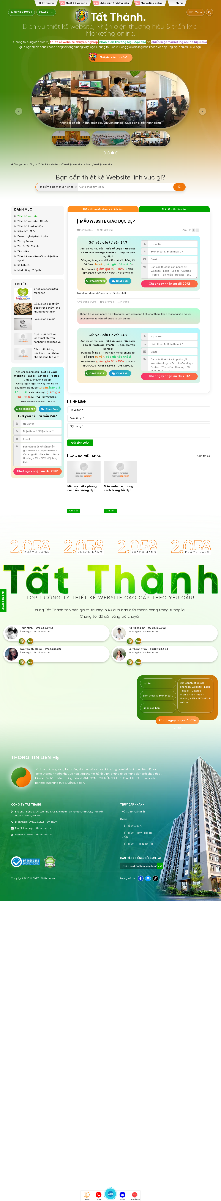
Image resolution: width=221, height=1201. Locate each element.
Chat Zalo (46, 12)
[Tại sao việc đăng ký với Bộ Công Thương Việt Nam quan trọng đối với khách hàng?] (25, 861)
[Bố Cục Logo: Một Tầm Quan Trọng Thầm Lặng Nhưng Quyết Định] (23, 309)
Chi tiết (73, 510)
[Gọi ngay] (22, 641)
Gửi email (108, 301)
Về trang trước (87, 301)
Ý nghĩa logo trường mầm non (46, 290)
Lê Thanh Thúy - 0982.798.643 (148, 649)
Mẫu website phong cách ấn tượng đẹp (82, 488)
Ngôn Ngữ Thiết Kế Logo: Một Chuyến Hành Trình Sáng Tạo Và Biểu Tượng (47, 339)
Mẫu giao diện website (99, 164)
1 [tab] (104, 152)
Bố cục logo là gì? (44, 318)
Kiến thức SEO (26, 231)
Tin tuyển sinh (25, 241)
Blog (32, 164)
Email (122, 1199)
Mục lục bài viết (3, 600)
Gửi (160, 865)
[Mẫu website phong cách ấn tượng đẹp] (84, 472)
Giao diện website (72, 164)
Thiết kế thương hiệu (30, 226)
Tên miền (23, 251)
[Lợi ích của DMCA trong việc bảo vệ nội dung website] (50, 862)
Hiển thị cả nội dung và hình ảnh (103, 209)
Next (202, 111)
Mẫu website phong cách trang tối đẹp (118, 488)
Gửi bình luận (80, 442)
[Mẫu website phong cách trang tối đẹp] (120, 472)
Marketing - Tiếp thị (29, 270)
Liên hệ (86, 1199)
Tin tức (21, 284)
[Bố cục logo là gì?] (23, 324)
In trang (124, 301)
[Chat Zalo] (30, 641)
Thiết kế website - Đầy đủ (33, 221)
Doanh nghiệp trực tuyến (32, 236)
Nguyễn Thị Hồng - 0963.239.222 (40, 649)
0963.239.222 (22, 12)
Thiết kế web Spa (131, 826)
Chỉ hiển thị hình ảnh (174, 209)
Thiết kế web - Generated (136, 844)
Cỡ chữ (187, 230)
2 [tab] (108, 152)
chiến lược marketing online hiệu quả (179, 42)
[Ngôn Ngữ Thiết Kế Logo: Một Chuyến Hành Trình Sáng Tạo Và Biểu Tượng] (23, 339)
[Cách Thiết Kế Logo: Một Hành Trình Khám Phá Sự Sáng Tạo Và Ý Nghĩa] (23, 354)
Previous (18, 111)
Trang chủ (20, 164)
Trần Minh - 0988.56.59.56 (37, 628)
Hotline (98, 1199)
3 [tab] (112, 152)
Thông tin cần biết (132, 811)
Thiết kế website (48, 164)
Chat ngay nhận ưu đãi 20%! (37, 471)
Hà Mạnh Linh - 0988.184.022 (147, 628)
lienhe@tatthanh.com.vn (35, 631)
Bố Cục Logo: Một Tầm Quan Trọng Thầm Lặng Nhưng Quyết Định (47, 307)
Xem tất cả (203, 455)
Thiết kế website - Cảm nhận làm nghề (37, 258)
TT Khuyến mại (134, 1199)
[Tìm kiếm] (179, 187)
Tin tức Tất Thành (28, 246)
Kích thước (23, 265)
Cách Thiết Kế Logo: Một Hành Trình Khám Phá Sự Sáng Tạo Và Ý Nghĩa (46, 354)
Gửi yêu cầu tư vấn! (113, 57)
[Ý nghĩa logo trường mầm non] (23, 294)
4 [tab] (116, 152)
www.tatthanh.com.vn (39, 834)
